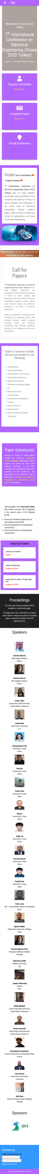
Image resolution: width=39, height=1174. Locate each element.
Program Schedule (12, 180)
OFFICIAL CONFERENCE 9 (11, 1160)
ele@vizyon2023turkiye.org (12, 1154)
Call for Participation (23, 175)
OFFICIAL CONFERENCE (11, 1157)
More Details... (19, 89)
